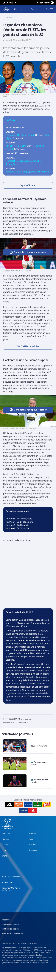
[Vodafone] (32, 810)
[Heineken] (37, 804)
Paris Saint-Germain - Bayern (20, 134)
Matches (6, 833)
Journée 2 (10, 119)
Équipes (32, 833)
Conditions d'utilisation (12, 924)
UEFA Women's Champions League (6, 9)
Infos (31, 839)
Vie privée (6, 919)
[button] (48, 9)
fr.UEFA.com (7, 882)
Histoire (32, 844)
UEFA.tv (5, 844)
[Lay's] (46, 804)
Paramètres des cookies (12, 933)
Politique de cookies (10, 928)
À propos (33, 850)
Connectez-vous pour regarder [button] (30, 252)
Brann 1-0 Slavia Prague (17, 171)
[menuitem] (20, 9)
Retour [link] (9, 18)
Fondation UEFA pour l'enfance (11, 889)
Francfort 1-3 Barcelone (17, 160)
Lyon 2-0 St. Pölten (39, 171)
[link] (18, 9)
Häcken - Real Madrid (16, 145)
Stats (4, 855)
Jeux (4, 850)
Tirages (5, 839)
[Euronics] (23, 810)
